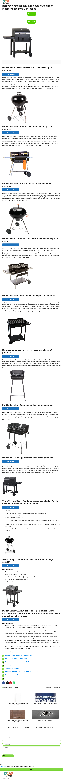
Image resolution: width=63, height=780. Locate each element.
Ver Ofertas (31, 14)
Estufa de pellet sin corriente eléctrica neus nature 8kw (19, 665)
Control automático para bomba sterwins (16, 678)
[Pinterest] (10, 682)
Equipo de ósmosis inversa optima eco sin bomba (18, 655)
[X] (7, 682)
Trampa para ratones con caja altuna (52, 687)
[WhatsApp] (13, 682)
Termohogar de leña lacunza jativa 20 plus (16, 658)
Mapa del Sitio (6, 778)
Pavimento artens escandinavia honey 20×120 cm (18, 661)
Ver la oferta (10, 74)
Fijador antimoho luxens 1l (12, 668)
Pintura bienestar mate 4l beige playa (10, 687)
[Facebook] (3, 682)
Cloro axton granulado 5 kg (12, 674)
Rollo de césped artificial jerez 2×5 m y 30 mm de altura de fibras (22, 671)
